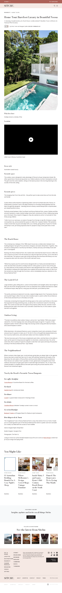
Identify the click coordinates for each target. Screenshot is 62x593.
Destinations (8, 558)
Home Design (47, 438)
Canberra (17, 561)
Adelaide (16, 559)
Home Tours (16, 12)
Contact (32, 578)
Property (7, 12)
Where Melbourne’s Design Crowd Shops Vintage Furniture (23, 481)
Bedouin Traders (9, 413)
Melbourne (17, 555)
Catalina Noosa (9, 405)
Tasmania (17, 566)
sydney (6, 1)
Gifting (6, 571)
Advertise (25, 578)
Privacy (39, 578)
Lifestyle (7, 556)
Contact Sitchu (53, 560)
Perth (15, 564)
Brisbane (16, 557)
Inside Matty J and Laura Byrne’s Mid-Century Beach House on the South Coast (38, 482)
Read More (6, 493)
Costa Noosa (8, 382)
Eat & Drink (6, 553)
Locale (6, 398)
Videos (6, 569)
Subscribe (54, 1)
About (19, 578)
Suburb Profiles (7, 563)
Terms (44, 578)
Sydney (16, 552)
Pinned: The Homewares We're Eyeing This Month (51, 479)
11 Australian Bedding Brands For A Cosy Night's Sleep (9, 480)
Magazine (7, 567)
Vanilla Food (8, 390)
